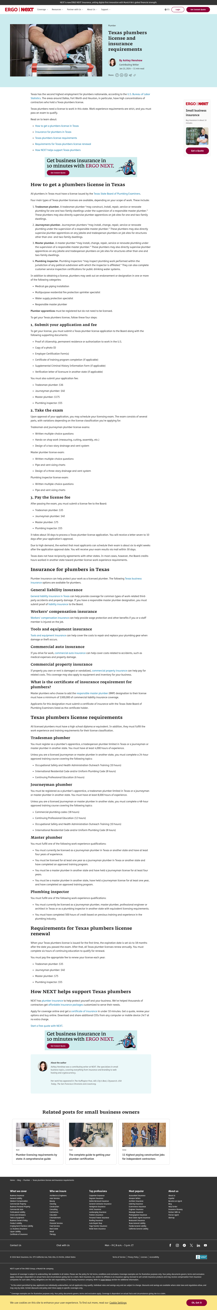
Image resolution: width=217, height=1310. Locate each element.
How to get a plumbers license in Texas (57, 125)
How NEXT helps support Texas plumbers (58, 150)
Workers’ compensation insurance (50, 617)
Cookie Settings (118, 1302)
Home (12, 1180)
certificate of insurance (84, 1011)
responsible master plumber (92, 693)
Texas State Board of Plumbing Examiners (117, 193)
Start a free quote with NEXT (46, 1025)
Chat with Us (63, 1245)
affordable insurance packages (65, 1004)
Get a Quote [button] (197, 150)
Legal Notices (106, 1280)
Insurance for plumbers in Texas (53, 131)
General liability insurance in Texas (50, 596)
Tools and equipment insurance (48, 635)
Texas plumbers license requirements (56, 137)
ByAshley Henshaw (130, 60)
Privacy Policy (133, 1257)
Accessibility (154, 1257)
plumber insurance (52, 1000)
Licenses (144, 1257)
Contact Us (15, 1245)
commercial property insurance (109, 670)
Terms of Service (119, 1257)
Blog (19, 1180)
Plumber (26, 1180)
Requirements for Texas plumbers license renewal (63, 144)
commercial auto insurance (70, 653)
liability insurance (58, 604)
